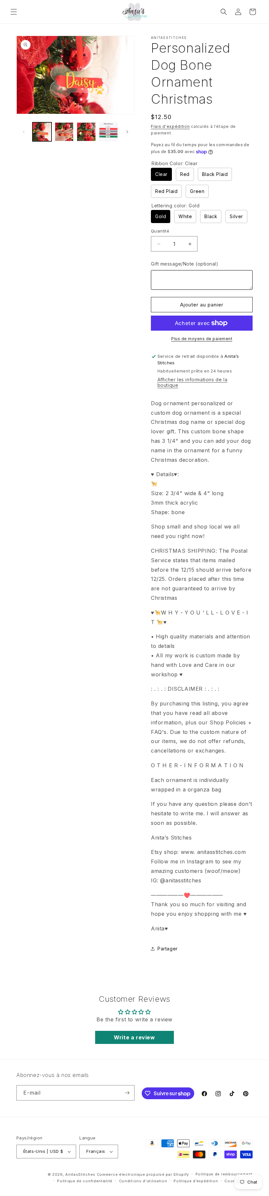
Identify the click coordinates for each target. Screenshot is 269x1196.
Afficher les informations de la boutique (192, 382)
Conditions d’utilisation (143, 1181)
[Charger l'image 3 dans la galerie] (86, 131)
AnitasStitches (80, 1174)
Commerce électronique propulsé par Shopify (143, 1174)
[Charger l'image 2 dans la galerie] (64, 131)
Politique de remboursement (224, 1174)
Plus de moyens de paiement (201, 338)
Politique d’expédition (196, 1181)
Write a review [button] (134, 1037)
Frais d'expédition (170, 126)
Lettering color (176, 205)
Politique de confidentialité (85, 1181)
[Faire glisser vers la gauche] (23, 132)
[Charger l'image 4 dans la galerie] (108, 131)
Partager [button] (167, 948)
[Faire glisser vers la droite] (127, 132)
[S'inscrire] (127, 1093)
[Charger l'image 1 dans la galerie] (42, 131)
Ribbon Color (174, 163)
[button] (14, 12)
